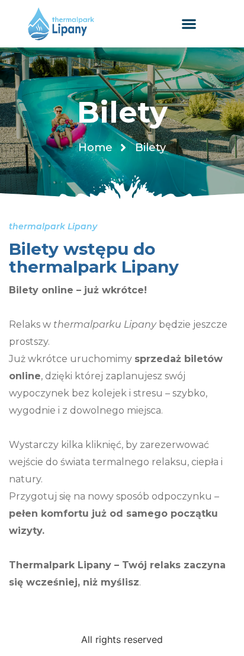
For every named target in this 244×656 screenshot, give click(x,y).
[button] (189, 24)
